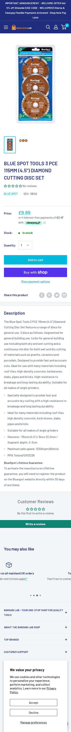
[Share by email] (64, 295)
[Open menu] (6, 27)
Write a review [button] (35, 524)
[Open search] (48, 27)
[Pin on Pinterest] (49, 295)
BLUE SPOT (11, 193)
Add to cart (35, 260)
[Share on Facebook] (42, 295)
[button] (13, 186)
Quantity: (10, 245)
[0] (63, 27)
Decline (33, 712)
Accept (33, 702)
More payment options (35, 281)
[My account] (56, 27)
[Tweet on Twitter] (57, 295)
